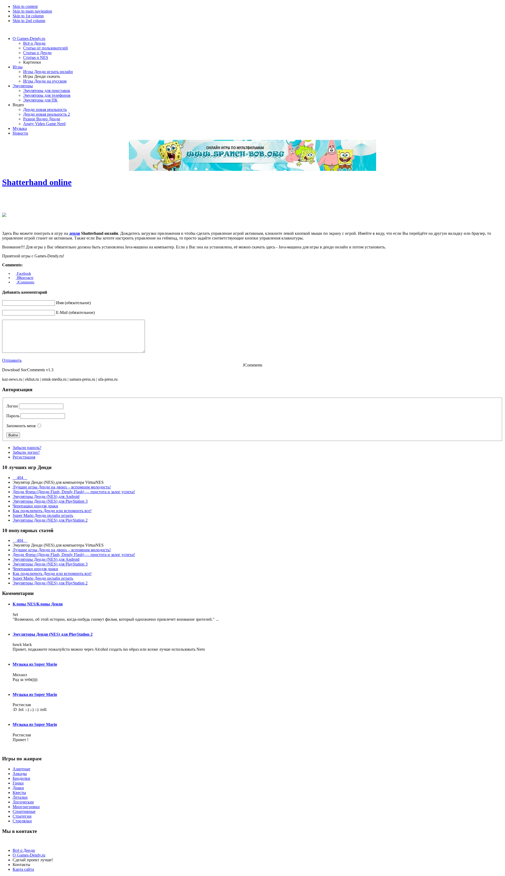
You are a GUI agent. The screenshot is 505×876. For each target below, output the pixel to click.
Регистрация (24, 457)
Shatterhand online (37, 182)
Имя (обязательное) (73, 303)
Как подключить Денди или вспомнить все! (52, 510)
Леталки (20, 797)
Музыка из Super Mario (35, 664)
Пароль (12, 416)
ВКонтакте (24, 278)
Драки (18, 788)
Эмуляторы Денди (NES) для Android (46, 496)
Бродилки (21, 778)
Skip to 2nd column (29, 20)
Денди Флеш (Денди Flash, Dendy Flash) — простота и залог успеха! (74, 492)
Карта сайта (23, 869)
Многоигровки (26, 806)
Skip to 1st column (28, 16)
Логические (23, 802)
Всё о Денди (24, 850)
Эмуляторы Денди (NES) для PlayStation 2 (50, 520)
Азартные (21, 769)
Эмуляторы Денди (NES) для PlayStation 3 (50, 501)
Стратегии (22, 816)
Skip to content (25, 6)
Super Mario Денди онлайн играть (43, 515)
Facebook (23, 274)
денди (74, 233)
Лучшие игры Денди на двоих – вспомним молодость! (62, 487)
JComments (25, 282)
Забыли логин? (26, 452)
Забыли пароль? (27, 447)
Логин (12, 406)
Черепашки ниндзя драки (35, 506)
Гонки (18, 783)
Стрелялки (22, 821)
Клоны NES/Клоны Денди (38, 604)
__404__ (20, 477)
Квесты (19, 792)
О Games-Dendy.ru (29, 855)
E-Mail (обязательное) (75, 312)
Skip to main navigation (32, 11)
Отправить (12, 360)
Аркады (20, 773)
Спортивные (24, 811)
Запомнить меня (21, 426)
